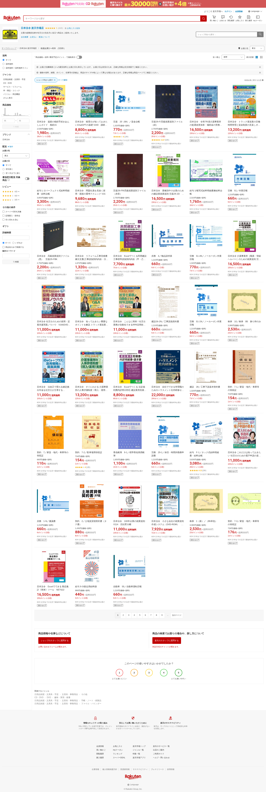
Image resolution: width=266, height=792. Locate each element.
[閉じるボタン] (260, 67)
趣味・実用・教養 (62, 697)
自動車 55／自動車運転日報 (127, 586)
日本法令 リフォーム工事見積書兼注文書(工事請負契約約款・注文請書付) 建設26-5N (91, 259)
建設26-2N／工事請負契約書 (165, 321)
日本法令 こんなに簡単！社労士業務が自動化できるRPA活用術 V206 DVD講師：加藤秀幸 (129, 324)
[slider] (2, 116)
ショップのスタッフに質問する (55, 640)
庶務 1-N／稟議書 (46, 521)
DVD (49, 697)
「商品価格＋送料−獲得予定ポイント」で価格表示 (54, 57)
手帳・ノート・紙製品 (91, 700)
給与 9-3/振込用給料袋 (86, 586)
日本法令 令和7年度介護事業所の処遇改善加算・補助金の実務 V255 (205, 124)
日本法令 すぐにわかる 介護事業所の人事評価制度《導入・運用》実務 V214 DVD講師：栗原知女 (91, 390)
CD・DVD (38, 697)
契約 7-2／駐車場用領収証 (88, 452)
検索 (17, 127)
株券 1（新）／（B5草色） (203, 521)
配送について (44, 37)
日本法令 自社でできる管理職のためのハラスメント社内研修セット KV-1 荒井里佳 (167, 390)
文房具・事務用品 (70, 694)
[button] (255, 12)
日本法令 (6, 139)
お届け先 (6, 151)
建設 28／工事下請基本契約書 (205, 387)
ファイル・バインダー (91, 703)
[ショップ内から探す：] (260, 34)
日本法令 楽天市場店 (32, 28)
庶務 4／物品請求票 (161, 256)
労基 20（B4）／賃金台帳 (126, 121)
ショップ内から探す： (207, 34)
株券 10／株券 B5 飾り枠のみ (244, 321)
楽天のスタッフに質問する (167, 640)
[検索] (204, 18)
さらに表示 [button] (7, 98)
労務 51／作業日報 (238, 190)
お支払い (33, 37)
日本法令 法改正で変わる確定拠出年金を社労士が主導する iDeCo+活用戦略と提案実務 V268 (53, 390)
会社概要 (24, 37)
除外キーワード (8, 251)
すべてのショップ (9, 48)
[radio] (3, 60)
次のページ (176, 615)
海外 (11, 147)
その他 (84, 694)
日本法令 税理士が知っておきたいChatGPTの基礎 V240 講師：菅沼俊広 (91, 124)
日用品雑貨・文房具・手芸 (46, 694)
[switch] (27, 178)
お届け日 (6, 161)
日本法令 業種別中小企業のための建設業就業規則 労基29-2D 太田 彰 (167, 193)
